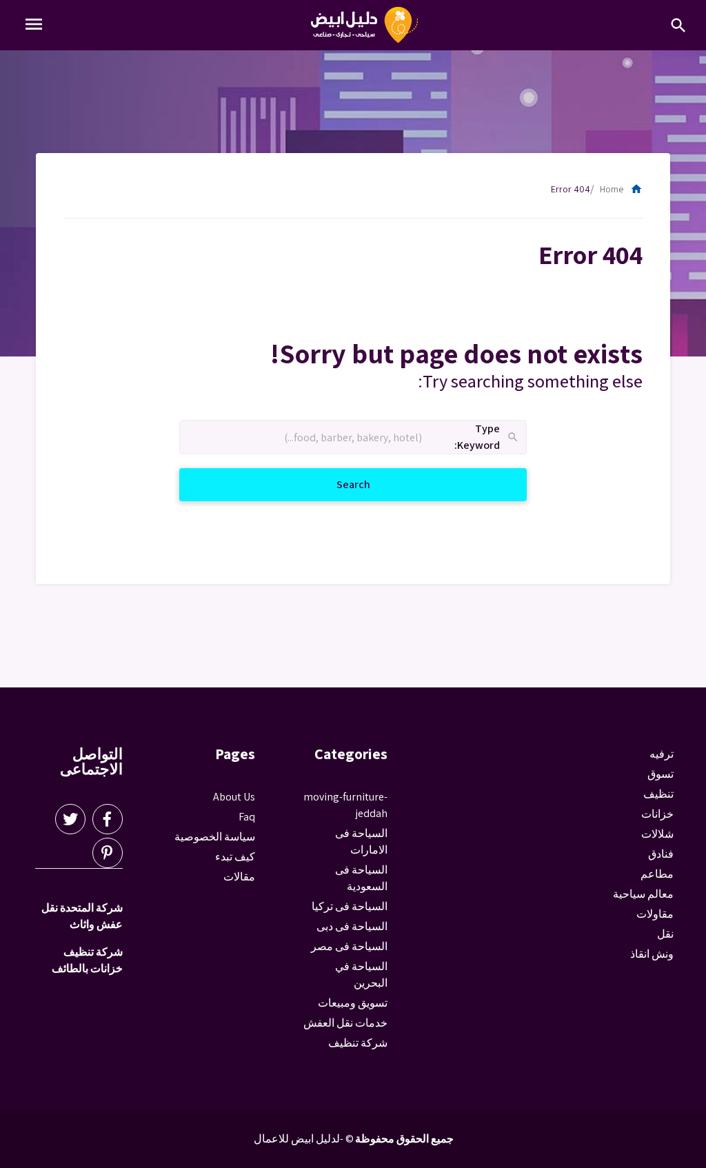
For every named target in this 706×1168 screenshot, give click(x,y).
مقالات (239, 876)
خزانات (657, 814)
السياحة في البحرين (361, 974)
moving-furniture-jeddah (345, 804)
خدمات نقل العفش (345, 1023)
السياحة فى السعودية (361, 878)
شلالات (657, 834)
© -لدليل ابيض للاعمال (304, 1138)
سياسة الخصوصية (214, 836)
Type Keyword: (487, 437)
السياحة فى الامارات (361, 841)
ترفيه (661, 754)
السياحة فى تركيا (349, 906)
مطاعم (657, 874)
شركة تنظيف (357, 1043)
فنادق (661, 854)
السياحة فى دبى (351, 926)
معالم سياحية (643, 894)
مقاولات (655, 914)
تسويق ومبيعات (352, 1003)
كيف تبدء (235, 856)
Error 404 (570, 189)
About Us (234, 796)
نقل (665, 934)
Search (336, 484)
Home (621, 189)
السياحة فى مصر (349, 946)
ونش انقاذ (652, 954)
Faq (247, 816)
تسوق (660, 774)
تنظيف (658, 794)
